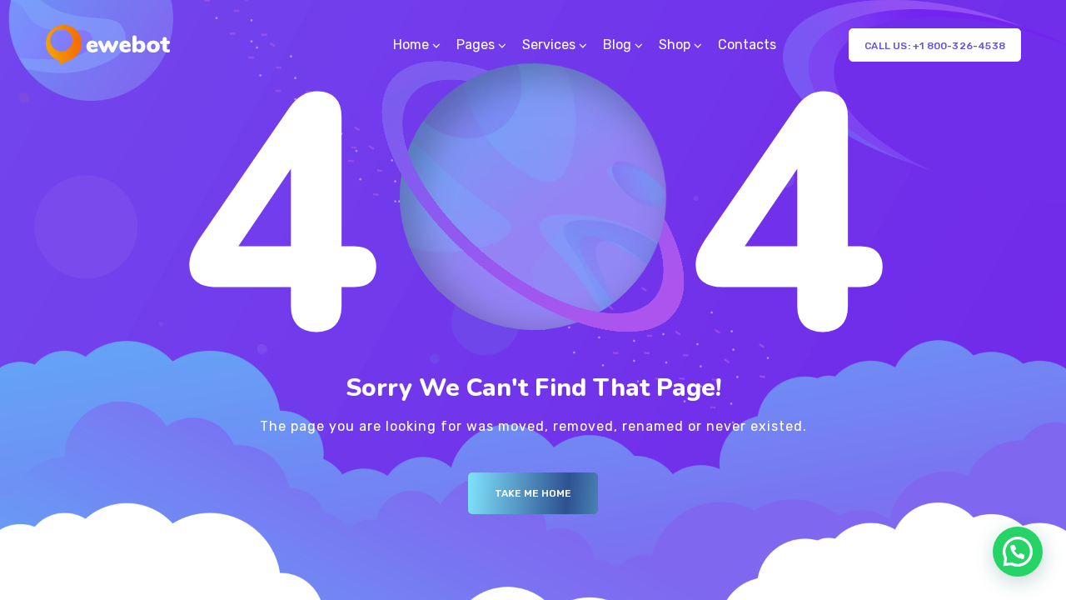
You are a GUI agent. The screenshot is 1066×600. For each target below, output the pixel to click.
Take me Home (533, 493)
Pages (475, 44)
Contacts (747, 44)
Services (548, 44)
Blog (617, 44)
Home (411, 44)
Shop (674, 44)
